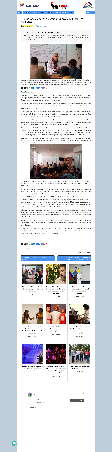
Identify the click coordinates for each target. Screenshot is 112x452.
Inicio (19, 12)
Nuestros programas (46, 12)
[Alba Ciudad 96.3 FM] (56, 5)
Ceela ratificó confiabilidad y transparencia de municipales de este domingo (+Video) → (77, 258)
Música (36, 12)
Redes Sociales (60, 12)
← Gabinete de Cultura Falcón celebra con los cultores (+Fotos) (37, 258)
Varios (70, 12)
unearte (28, 249)
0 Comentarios (41, 26)
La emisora (27, 12)
